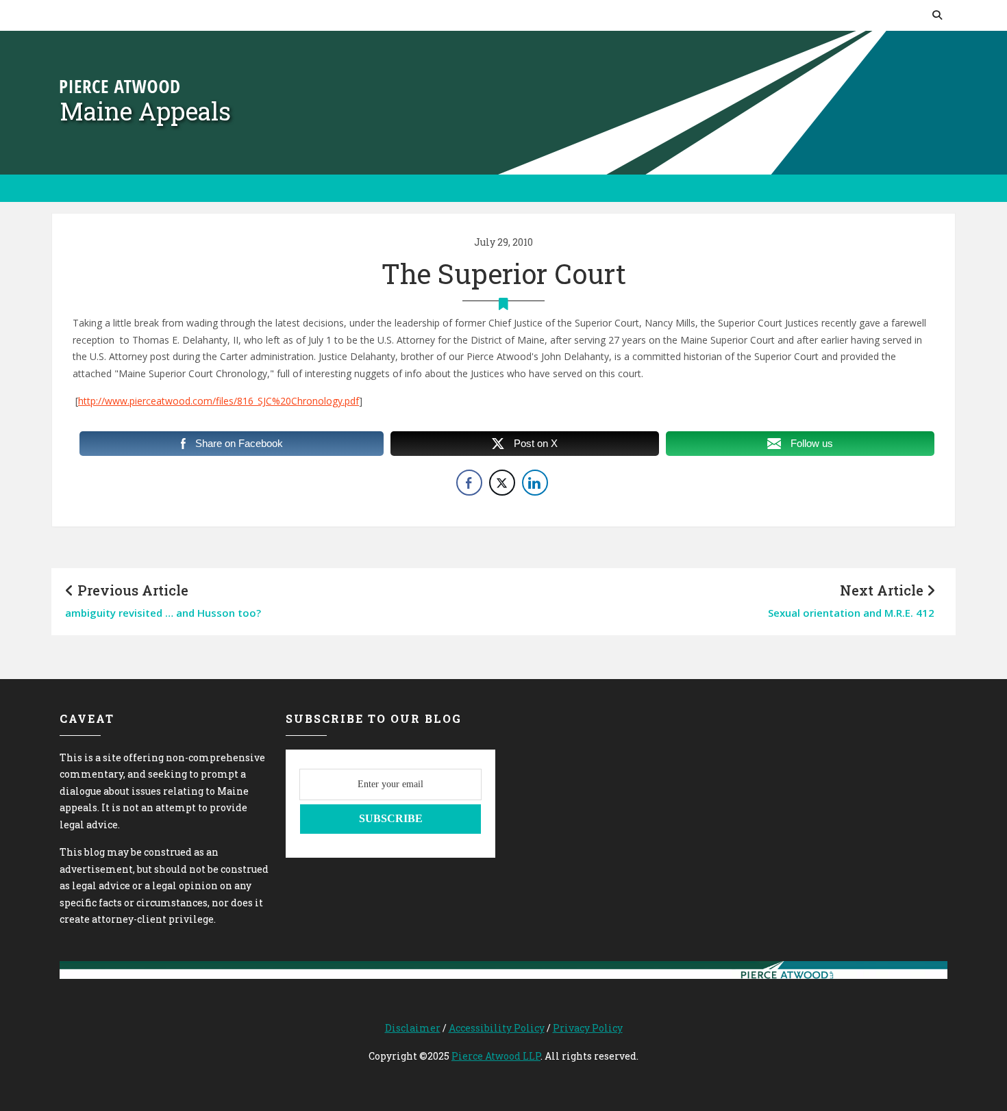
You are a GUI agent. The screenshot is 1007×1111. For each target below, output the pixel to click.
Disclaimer (412, 1027)
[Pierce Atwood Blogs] (119, 85)
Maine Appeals (145, 110)
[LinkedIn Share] (535, 483)
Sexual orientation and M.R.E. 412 (851, 613)
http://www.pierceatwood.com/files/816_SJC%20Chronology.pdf (218, 400)
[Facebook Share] (469, 483)
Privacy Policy (588, 1027)
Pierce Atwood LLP (495, 1055)
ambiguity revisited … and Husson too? (163, 613)
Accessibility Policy (497, 1027)
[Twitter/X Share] (502, 483)
